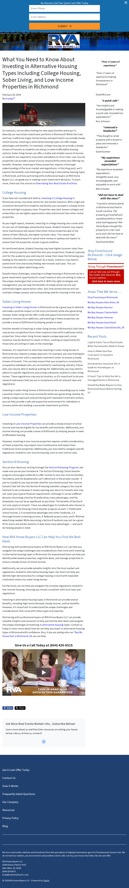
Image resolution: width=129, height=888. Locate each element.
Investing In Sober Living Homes (19, 307)
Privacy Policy (10, 818)
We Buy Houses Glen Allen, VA (103, 302)
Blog (5, 826)
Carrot (46, 880)
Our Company (10, 802)
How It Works (10, 786)
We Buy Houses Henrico (100, 307)
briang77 (10, 98)
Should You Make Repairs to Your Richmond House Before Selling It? (105, 388)
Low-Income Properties (28, 424)
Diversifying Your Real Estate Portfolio (56, 183)
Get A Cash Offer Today (15, 770)
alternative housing (52, 625)
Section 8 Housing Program (64, 467)
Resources (8, 810)
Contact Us (9, 778)
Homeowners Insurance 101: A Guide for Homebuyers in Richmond (104, 367)
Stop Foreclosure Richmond (103, 297)
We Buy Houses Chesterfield (102, 312)
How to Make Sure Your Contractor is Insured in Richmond (100, 354)
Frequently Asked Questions (18, 794)
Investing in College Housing (56, 198)
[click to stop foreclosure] (106, 273)
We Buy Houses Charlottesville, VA (106, 327)
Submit (62, 26)
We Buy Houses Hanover (100, 317)
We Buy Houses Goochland (102, 322)
